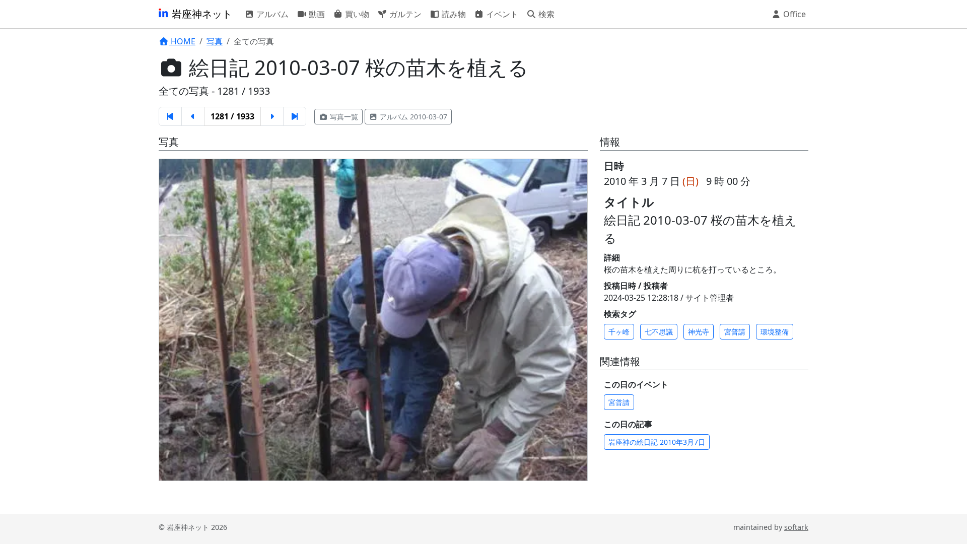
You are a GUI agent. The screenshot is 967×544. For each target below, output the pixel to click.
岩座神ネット (200, 14)
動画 (316, 14)
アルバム (271, 14)
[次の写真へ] (557, 312)
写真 (214, 41)
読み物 (453, 14)
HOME (182, 41)
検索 (545, 14)
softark (796, 527)
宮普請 (734, 331)
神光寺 (698, 331)
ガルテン (404, 14)
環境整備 (775, 331)
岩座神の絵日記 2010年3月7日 (656, 442)
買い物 (356, 14)
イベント (501, 14)
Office (793, 14)
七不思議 (659, 331)
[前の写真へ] (189, 312)
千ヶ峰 (619, 331)
